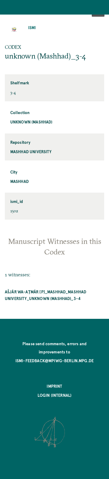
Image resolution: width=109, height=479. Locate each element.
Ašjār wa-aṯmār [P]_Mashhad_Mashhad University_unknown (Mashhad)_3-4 (45, 295)
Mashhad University (31, 151)
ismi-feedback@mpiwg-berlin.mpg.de (54, 360)
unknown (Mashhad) (31, 122)
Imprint (54, 386)
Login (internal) (55, 395)
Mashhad (19, 181)
